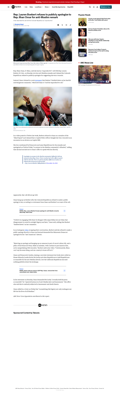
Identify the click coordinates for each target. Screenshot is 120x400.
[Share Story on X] (62, 25)
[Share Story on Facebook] (58, 25)
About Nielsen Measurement (75, 388)
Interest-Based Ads (64, 388)
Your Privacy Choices (93, 388)
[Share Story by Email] (66, 25)
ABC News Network (19, 388)
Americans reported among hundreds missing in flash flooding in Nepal (60, 2)
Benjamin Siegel (19, 24)
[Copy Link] (70, 25)
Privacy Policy (28, 388)
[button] (8, 7)
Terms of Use (85, 388)
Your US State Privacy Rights (38, 388)
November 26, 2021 (52, 163)
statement (38, 80)
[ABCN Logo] (16, 7)
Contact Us (101, 388)
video (26, 230)
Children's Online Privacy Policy (52, 388)
